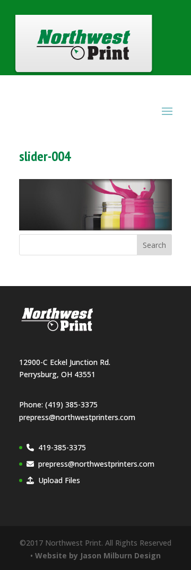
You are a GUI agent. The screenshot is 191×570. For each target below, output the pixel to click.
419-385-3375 (62, 447)
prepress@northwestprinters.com (77, 417)
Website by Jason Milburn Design (98, 555)
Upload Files (59, 480)
